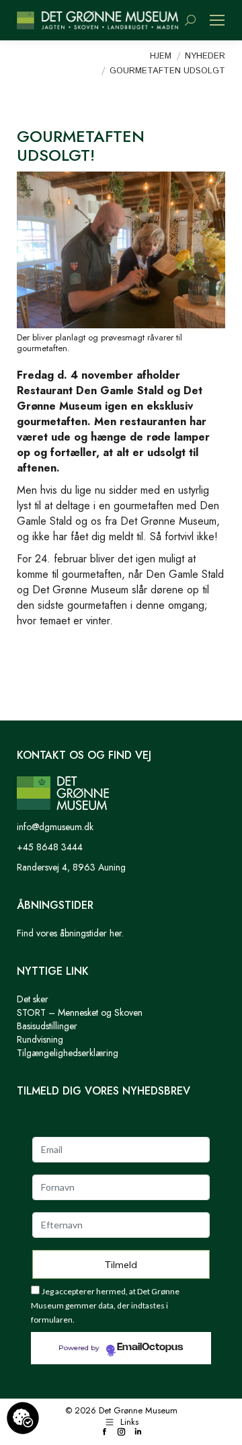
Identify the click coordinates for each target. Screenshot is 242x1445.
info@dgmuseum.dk (55, 826)
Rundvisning (40, 1039)
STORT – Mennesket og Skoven (80, 1012)
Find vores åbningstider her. (70, 933)
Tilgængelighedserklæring (67, 1053)
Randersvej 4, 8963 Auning (71, 867)
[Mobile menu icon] (217, 20)
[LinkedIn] (138, 1432)
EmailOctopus (150, 1347)
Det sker (32, 999)
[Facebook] (104, 1432)
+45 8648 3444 (50, 847)
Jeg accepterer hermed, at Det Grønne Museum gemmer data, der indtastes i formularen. (105, 1305)
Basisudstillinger (47, 1026)
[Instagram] (121, 1432)
